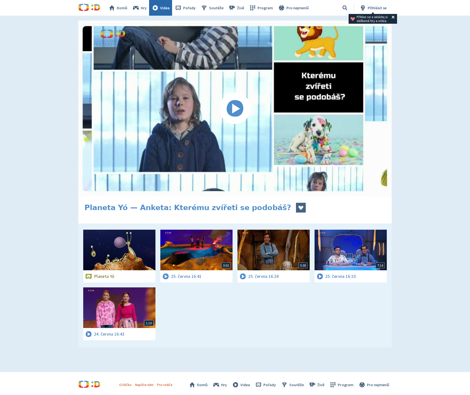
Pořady (189, 7)
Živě (240, 7)
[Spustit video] (235, 109)
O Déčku (125, 385)
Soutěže (216, 7)
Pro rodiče (165, 385)
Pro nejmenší (297, 7)
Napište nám (144, 385)
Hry (144, 7)
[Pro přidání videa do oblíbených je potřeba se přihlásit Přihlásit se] (301, 208)
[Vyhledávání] (345, 8)
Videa (165, 7)
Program (265, 7)
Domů (122, 7)
